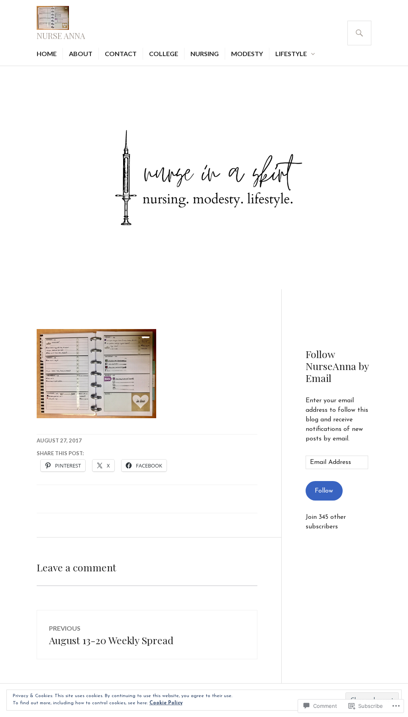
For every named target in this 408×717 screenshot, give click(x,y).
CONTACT (121, 53)
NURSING (204, 53)
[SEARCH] (359, 33)
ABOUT (80, 53)
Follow (324, 491)
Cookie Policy (165, 703)
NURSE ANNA (61, 35)
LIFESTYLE (291, 53)
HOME (47, 53)
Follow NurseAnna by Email (337, 365)
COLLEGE (163, 53)
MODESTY (247, 53)
